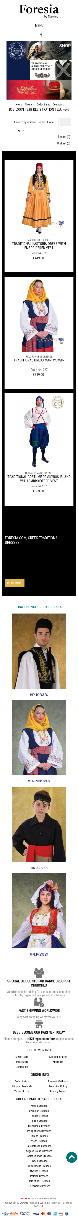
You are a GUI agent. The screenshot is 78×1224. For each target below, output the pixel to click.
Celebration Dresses (39, 1186)
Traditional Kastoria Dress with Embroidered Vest (39, 246)
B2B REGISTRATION (40, 109)
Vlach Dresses (39, 1141)
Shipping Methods (21, 1086)
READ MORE (14, 583)
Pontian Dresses (39, 1176)
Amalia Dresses (39, 1105)
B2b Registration (58, 1056)
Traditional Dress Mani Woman (39, 360)
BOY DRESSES (39, 868)
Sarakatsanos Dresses (39, 1146)
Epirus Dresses (39, 1120)
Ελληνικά (63, 109)
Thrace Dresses (39, 1136)
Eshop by (67, 1203)
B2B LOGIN (16, 109)
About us (29, 104)
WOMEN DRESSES (39, 781)
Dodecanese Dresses (39, 1166)
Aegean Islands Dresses (39, 473)
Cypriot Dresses (39, 1171)
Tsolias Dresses (39, 1115)
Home (19, 104)
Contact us (58, 104)
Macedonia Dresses (39, 240)
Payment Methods (58, 1081)
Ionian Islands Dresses (39, 1156)
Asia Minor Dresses (39, 1181)
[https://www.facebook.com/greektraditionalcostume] (41, 36)
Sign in (20, 130)
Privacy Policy (57, 1091)
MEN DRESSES (39, 695)
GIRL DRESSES (39, 954)
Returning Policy (58, 1086)
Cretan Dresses (39, 1161)
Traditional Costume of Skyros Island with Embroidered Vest (39, 479)
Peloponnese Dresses (39, 356)
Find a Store (21, 1061)
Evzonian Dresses (39, 1110)
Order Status (43, 104)
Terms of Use (21, 1091)
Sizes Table (21, 1056)
